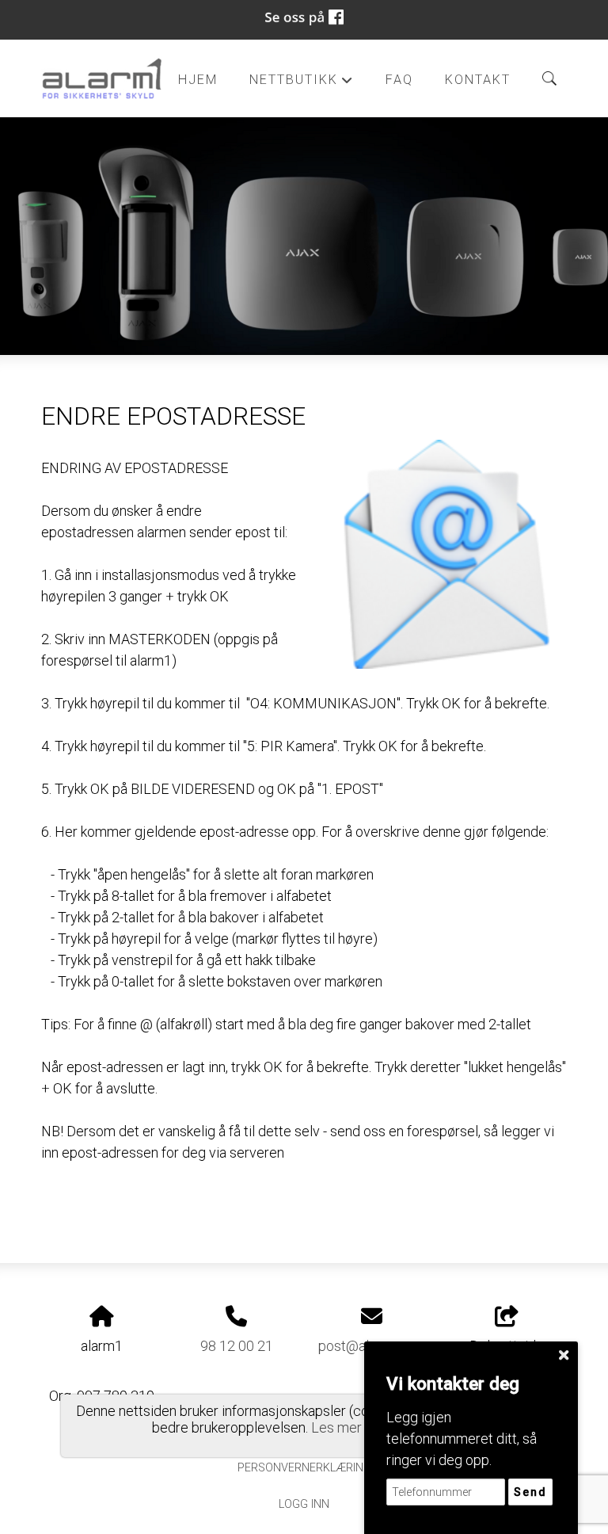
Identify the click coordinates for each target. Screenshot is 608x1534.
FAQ (399, 79)
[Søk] (549, 78)
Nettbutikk (301, 83)
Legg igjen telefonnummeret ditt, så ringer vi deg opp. (461, 1438)
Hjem (198, 79)
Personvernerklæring (304, 1468)
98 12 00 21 (236, 1345)
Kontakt (478, 79)
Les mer (336, 1427)
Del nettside (506, 1345)
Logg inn (304, 1504)
